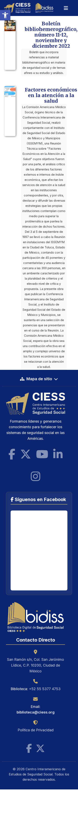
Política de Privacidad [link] (36, 730)
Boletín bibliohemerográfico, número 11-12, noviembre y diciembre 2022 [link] (51, 35)
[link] (5, 15)
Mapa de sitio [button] (39, 378)
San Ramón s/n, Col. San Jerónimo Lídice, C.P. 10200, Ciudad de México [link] (35, 665)
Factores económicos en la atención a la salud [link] (51, 95)
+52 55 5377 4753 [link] (45, 689)
